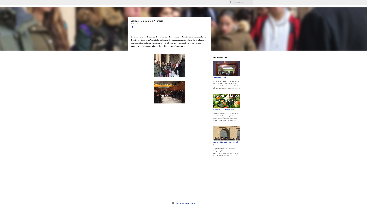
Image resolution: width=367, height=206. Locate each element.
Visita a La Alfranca (219, 77)
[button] (132, 27)
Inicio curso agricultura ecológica (223, 110)
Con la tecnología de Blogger (185, 203)
